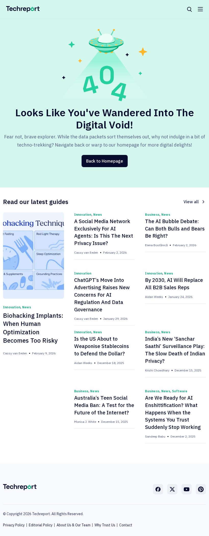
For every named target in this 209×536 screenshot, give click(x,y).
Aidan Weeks (154, 297)
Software (180, 391)
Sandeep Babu (155, 436)
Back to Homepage (104, 161)
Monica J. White (85, 422)
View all (191, 201)
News (26, 307)
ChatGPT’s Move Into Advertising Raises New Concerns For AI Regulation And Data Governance (102, 295)
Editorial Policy (41, 525)
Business (152, 214)
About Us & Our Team (73, 525)
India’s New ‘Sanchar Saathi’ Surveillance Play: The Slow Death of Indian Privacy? (175, 349)
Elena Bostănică (156, 245)
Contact (125, 525)
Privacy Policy (14, 525)
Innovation (11, 307)
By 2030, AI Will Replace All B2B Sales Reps (174, 284)
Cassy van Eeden (15, 353)
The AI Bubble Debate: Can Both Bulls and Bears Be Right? (175, 228)
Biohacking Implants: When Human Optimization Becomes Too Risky (33, 327)
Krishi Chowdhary (157, 370)
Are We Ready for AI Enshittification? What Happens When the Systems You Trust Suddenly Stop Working (173, 412)
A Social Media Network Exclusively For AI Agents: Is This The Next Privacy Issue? (103, 232)
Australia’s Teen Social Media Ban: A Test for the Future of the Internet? (104, 405)
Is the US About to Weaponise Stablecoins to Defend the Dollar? (101, 346)
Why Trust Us (105, 525)
